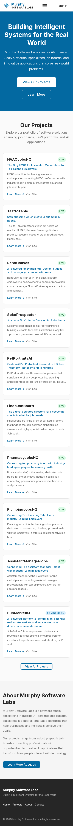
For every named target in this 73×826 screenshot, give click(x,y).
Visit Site (31, 194)
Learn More (36, 94)
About (28, 804)
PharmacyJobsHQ (22, 457)
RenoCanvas (18, 263)
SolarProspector (21, 315)
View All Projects (36, 666)
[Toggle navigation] (44, 5)
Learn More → (15, 194)
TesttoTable (17, 211)
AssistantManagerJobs (27, 561)
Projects (17, 804)
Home (6, 804)
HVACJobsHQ (19, 159)
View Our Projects (36, 82)
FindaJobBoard (20, 406)
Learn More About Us (21, 764)
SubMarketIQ (18, 613)
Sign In (62, 5)
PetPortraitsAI (19, 358)
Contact (39, 804)
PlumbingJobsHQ (22, 509)
